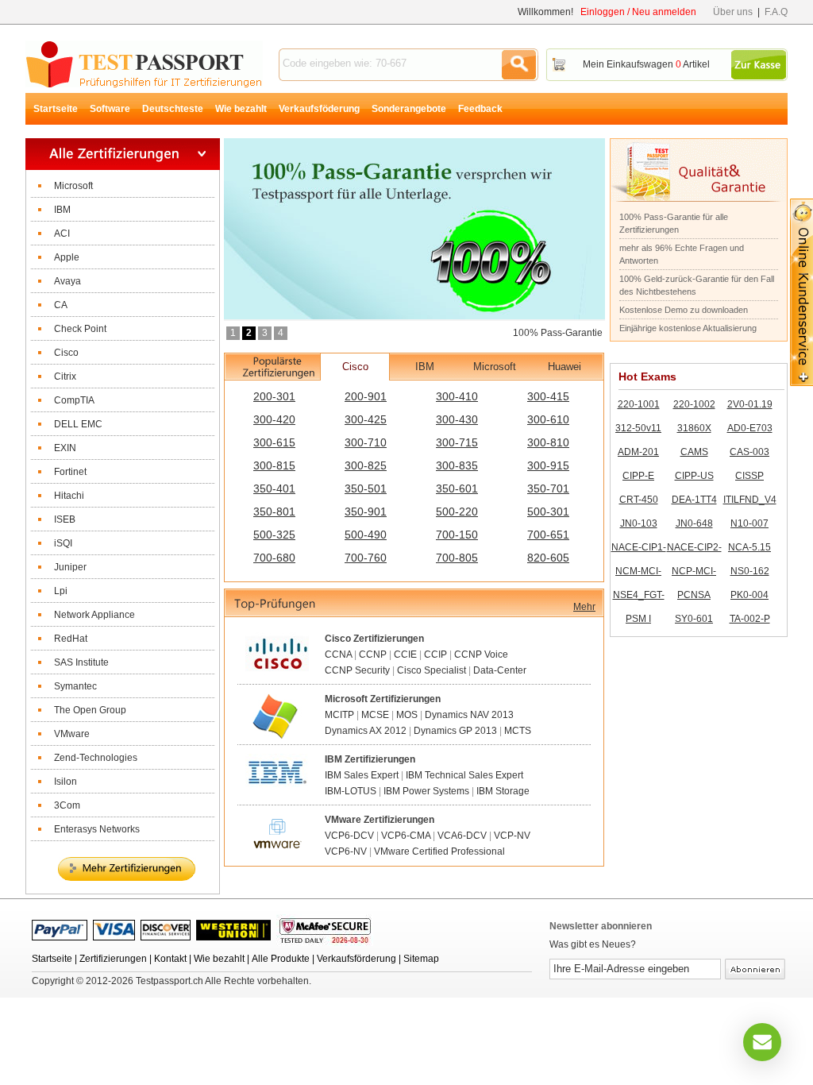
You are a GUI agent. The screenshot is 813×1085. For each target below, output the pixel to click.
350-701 (548, 488)
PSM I (638, 618)
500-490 (366, 534)
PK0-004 (749, 594)
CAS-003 (749, 452)
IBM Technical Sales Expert (464, 775)
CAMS (694, 452)
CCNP (373, 654)
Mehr (584, 606)
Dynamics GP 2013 (455, 730)
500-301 (548, 511)
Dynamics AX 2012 (365, 730)
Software (110, 108)
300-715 (457, 442)
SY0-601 (694, 618)
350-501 (366, 488)
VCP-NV (512, 835)
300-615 (274, 442)
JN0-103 (638, 523)
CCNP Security (357, 670)
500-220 (457, 511)
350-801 (274, 511)
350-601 (457, 488)
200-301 (274, 396)
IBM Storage (503, 791)
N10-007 (749, 523)
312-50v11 (638, 428)
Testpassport (144, 64)
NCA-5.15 (749, 547)
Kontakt (170, 958)
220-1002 (694, 404)
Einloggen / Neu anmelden (638, 11)
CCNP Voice (481, 654)
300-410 (457, 396)
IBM (424, 367)
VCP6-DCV (349, 835)
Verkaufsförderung (356, 958)
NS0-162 (749, 571)
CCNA (338, 654)
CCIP (435, 654)
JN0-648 (694, 523)
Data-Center (499, 670)
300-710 (366, 442)
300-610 (548, 419)
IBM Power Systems (426, 791)
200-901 (366, 396)
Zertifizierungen (113, 958)
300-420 (274, 419)
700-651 (548, 534)
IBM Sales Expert (362, 775)
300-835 (457, 465)
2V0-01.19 (750, 404)
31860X (694, 428)
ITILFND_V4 (749, 499)
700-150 (457, 534)
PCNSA (694, 594)
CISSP (749, 475)
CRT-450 (638, 499)
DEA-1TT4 (694, 499)
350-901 (366, 511)
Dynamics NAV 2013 (469, 714)
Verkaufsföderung (319, 108)
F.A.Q (776, 11)
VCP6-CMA (405, 835)
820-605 (548, 557)
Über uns (733, 11)
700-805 (457, 557)
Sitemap (421, 958)
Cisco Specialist (431, 670)
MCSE (375, 714)
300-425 (366, 419)
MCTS (517, 730)
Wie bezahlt (241, 108)
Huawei (564, 367)
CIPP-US (694, 475)
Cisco (355, 367)
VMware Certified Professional (439, 851)
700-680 (274, 557)
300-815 (274, 465)
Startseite (55, 108)
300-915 (548, 465)
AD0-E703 (750, 428)
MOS (407, 714)
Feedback (480, 108)
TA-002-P (750, 618)
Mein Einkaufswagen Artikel (646, 64)
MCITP (339, 714)
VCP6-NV (346, 851)
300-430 (457, 419)
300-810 (548, 442)
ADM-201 (638, 452)
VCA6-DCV (462, 835)
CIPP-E (638, 475)
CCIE (405, 654)
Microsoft (494, 367)
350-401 (274, 488)
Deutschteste (172, 108)
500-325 (274, 534)
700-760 (366, 557)
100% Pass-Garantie (558, 332)
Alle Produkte (281, 958)
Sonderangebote (409, 108)
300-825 (366, 465)
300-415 (548, 396)
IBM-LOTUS (350, 791)
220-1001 (639, 404)
